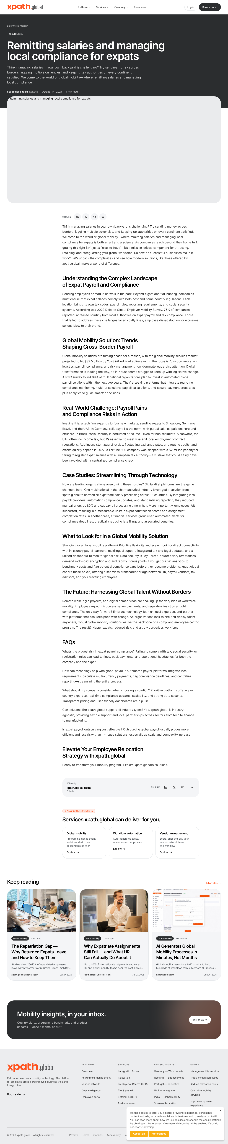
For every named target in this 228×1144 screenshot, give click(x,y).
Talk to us (198, 1019)
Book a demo (209, 7)
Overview (87, 1071)
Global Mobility (20, 25)
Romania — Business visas (169, 1077)
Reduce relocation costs (204, 1084)
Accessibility (114, 1135)
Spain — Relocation (165, 1103)
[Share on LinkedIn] (77, 216)
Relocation (124, 1077)
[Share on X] (85, 216)
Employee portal (91, 1096)
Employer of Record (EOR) (133, 1084)
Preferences (158, 1133)
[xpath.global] (25, 7)
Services (101, 7)
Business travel (126, 1103)
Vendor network (91, 1084)
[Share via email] (94, 216)
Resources (140, 7)
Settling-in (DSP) (127, 1096)
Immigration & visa (128, 1071)
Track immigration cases (204, 1077)
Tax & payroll (125, 1090)
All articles (212, 883)
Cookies (97, 1135)
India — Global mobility (167, 1096)
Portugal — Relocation (166, 1084)
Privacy (73, 1135)
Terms (85, 1135)
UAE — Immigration (165, 1090)
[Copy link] (103, 216)
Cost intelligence (91, 1090)
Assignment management (96, 1077)
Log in (190, 7)
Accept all (139, 1133)
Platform (82, 7)
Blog (9, 25)
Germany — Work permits (168, 1071)
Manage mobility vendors (204, 1071)
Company (119, 7)
